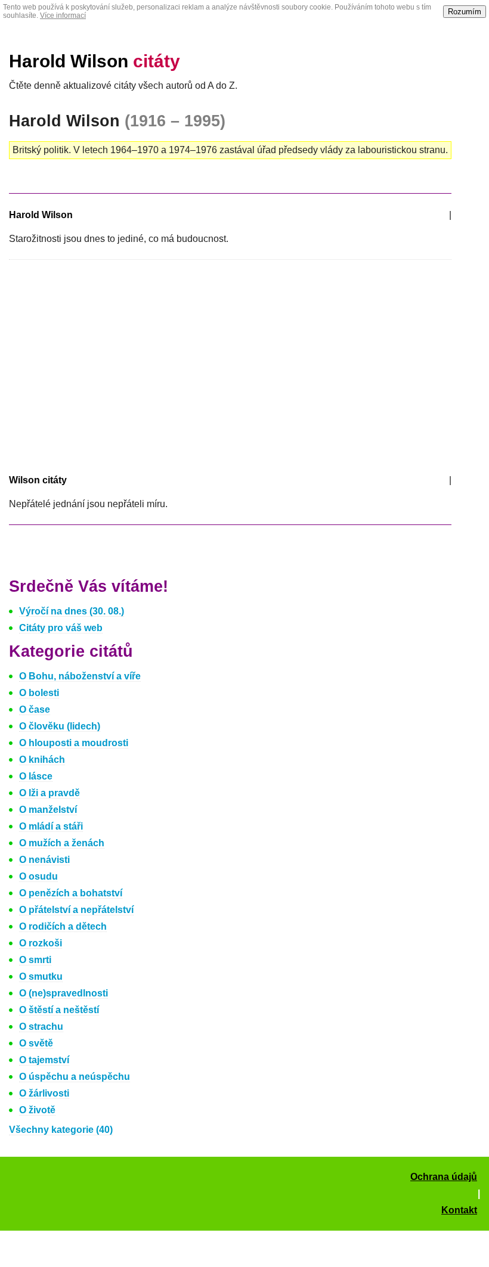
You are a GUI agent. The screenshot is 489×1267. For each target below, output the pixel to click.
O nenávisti (44, 860)
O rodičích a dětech (63, 926)
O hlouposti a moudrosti (73, 743)
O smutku (41, 976)
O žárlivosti (44, 1093)
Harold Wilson (94, 61)
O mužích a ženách (61, 843)
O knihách (42, 759)
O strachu (41, 1026)
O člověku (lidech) (59, 726)
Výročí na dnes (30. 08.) (71, 611)
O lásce (35, 776)
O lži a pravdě (49, 793)
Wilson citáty (38, 480)
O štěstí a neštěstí (59, 1010)
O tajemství (44, 1060)
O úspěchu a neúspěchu (74, 1077)
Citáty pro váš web (61, 628)
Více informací (63, 15)
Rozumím (464, 11)
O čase (34, 709)
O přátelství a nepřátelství (76, 910)
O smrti (35, 960)
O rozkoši (40, 943)
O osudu (38, 876)
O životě (37, 1110)
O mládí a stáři (51, 826)
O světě (36, 1043)
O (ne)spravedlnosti (63, 993)
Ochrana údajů (443, 1177)
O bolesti (39, 693)
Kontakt (459, 1210)
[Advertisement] (109, 364)
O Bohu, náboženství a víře (80, 676)
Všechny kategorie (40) (61, 1130)
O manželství (48, 810)
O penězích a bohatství (70, 893)
